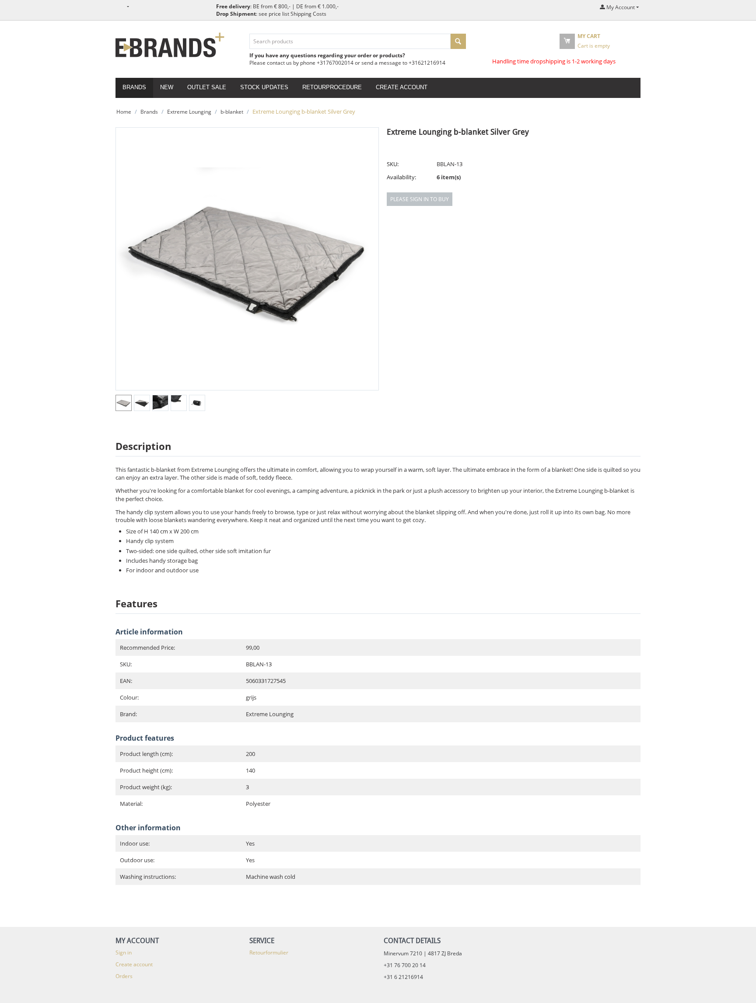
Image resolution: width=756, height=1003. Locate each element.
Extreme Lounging (189, 111)
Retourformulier (268, 952)
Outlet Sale (206, 87)
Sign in (124, 952)
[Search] (458, 41)
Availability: (401, 177)
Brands (134, 87)
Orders (124, 976)
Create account (401, 87)
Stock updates (264, 87)
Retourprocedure (332, 87)
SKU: (393, 164)
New (166, 87)
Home (123, 111)
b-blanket (231, 111)
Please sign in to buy (419, 199)
